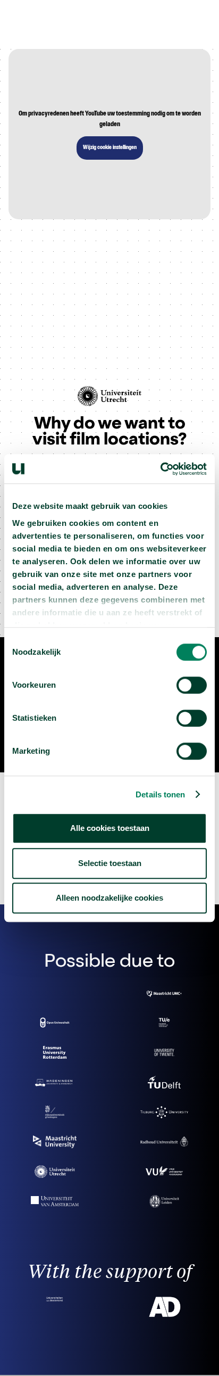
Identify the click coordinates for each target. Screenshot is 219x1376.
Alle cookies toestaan (109, 828)
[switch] (191, 685)
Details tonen (160, 794)
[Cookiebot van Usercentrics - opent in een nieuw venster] (160, 469)
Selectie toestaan (109, 863)
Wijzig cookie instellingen (110, 148)
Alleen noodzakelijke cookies (109, 897)
